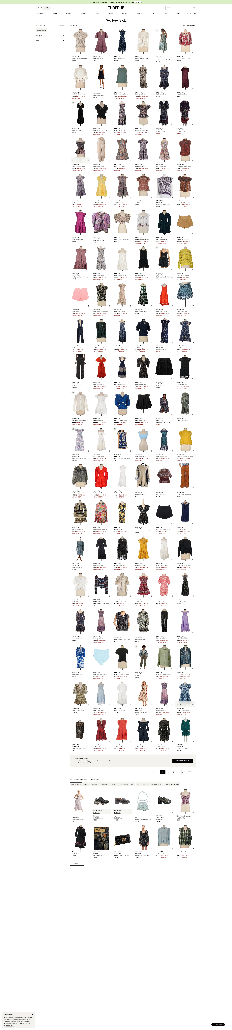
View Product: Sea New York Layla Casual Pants (143, 662)
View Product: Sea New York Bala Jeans (80, 372)
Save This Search (182, 760)
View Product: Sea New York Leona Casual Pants (185, 481)
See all (77, 863)
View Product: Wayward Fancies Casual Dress (80, 842)
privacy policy (10, 1025)
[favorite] (88, 52)
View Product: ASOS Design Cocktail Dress (80, 805)
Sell (47, 7)
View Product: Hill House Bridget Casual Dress (143, 842)
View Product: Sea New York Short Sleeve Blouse (80, 46)
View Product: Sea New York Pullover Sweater (185, 263)
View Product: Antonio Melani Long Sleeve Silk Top (164, 842)
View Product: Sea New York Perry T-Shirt (101, 227)
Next (190, 772)
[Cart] (195, 13)
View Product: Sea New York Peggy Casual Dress (80, 445)
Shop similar (75, 161)
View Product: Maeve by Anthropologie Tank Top (185, 805)
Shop (40, 7)
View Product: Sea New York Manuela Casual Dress (122, 445)
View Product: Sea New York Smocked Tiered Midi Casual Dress (143, 698)
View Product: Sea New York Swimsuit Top (143, 445)
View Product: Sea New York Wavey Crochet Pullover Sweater (101, 590)
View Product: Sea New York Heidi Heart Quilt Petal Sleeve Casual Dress (80, 263)
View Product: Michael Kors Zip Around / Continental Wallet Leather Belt (122, 842)
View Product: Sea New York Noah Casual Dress (164, 408)
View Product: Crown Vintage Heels (164, 805)
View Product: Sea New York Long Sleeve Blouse (143, 227)
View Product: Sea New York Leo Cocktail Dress (80, 735)
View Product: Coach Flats (122, 805)
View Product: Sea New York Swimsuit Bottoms (101, 662)
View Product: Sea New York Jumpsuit (80, 336)
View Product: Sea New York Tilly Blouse (164, 481)
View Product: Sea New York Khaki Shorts (185, 227)
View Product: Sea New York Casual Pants (101, 154)
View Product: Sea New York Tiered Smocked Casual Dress (164, 46)
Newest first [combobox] (190, 26)
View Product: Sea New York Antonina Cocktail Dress (164, 263)
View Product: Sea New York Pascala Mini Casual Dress (143, 517)
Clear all (62, 26)
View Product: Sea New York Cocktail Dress (122, 46)
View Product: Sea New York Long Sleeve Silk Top (164, 662)
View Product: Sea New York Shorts (80, 299)
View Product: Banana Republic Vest (185, 842)
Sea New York (40, 30)
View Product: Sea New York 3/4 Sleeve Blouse (185, 46)
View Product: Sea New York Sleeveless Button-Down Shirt (185, 445)
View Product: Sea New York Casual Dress (101, 46)
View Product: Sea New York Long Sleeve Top (143, 46)
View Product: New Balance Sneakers (101, 805)
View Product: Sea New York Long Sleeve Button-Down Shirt (80, 408)
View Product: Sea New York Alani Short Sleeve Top (122, 626)
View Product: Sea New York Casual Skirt (185, 299)
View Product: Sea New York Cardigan (143, 336)
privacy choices (25, 1023)
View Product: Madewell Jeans (101, 842)
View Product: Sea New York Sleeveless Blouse (122, 82)
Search (168, 8)
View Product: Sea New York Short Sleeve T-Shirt (122, 662)
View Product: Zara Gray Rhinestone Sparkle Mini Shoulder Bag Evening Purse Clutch (143, 805)
